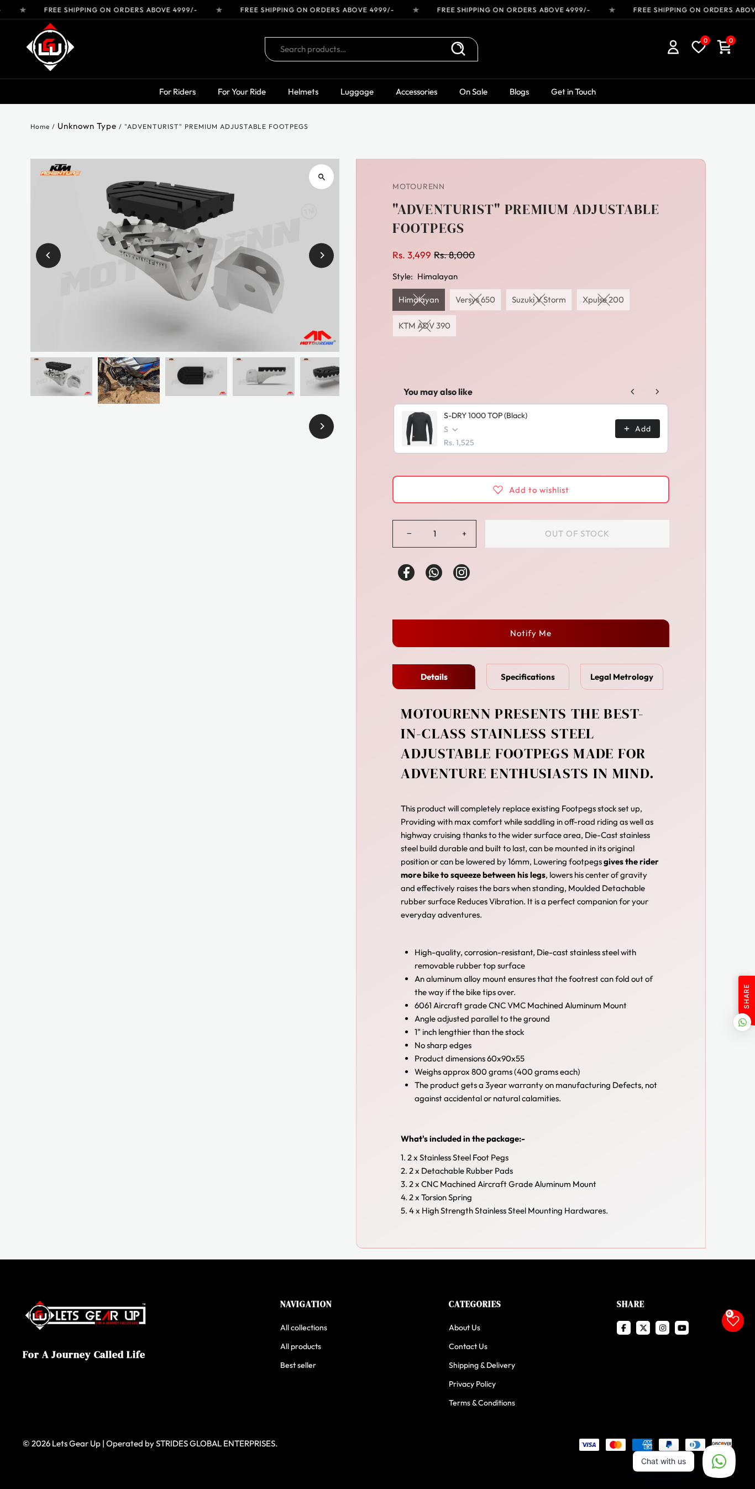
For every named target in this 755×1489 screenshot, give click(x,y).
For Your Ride (242, 91)
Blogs (519, 91)
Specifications (528, 676)
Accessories (416, 91)
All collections (303, 1327)
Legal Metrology (621, 676)
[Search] (458, 49)
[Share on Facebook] (406, 572)
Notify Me (531, 633)
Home (40, 126)
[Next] (321, 255)
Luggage (357, 91)
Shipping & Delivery (482, 1365)
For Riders (177, 91)
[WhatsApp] (434, 572)
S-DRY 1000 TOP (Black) (485, 415)
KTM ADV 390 (424, 325)
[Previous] (48, 255)
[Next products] (657, 391)
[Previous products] (633, 391)
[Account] (673, 49)
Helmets (303, 91)
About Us (464, 1327)
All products (300, 1346)
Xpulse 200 (603, 299)
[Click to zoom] (321, 176)
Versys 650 (475, 299)
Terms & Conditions (482, 1403)
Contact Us (468, 1346)
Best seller (298, 1365)
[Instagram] (461, 572)
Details (434, 676)
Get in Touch (573, 91)
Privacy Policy (472, 1384)
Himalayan (419, 299)
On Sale (473, 91)
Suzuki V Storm (539, 299)
